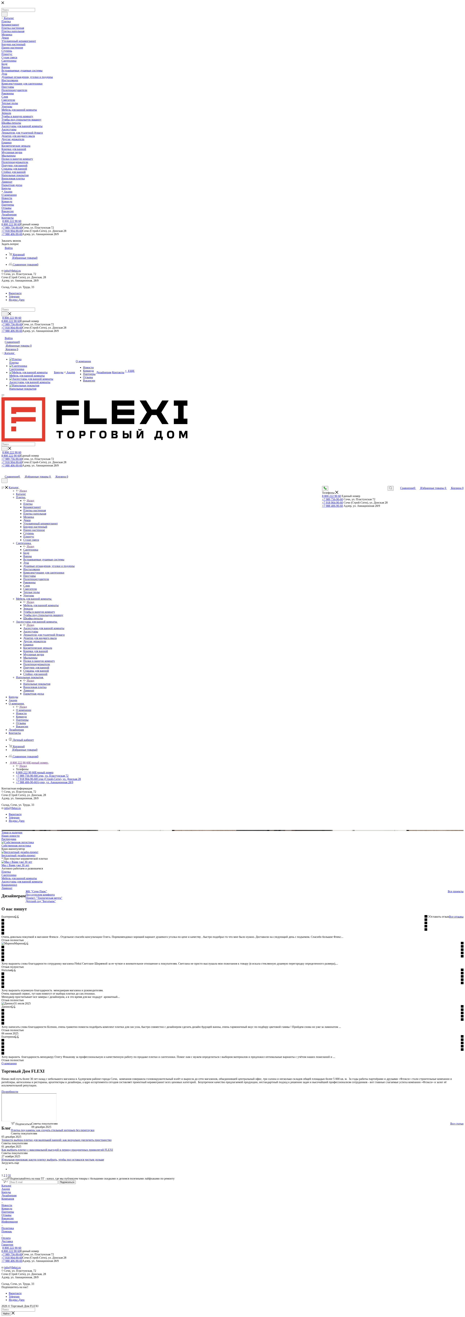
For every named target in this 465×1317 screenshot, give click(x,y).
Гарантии (7, 1244)
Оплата (6, 1238)
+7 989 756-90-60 (11, 227)
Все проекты (456, 891)
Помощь (6, 1231)
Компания (7, 1198)
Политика (7, 1228)
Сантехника (30, 549)
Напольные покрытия (36, 683)
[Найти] (4, 14)
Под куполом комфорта (40, 894)
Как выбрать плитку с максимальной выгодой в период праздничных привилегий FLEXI (57, 1149)
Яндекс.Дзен (17, 299)
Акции (5, 1188)
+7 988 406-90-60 (11, 234)
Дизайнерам (9, 1195)
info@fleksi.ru (12, 270)
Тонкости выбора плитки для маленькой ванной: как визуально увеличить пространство (56, 1140)
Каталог (21, 494)
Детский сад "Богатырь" (41, 901)
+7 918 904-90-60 (11, 230)
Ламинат (6, 888)
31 (9, 1175)
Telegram (14, 296)
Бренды (6, 1192)
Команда (6, 1208)
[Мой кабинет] (3, 472)
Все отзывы (456, 916)
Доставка (7, 1241)
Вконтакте (15, 293)
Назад (23, 490)
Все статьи (457, 1123)
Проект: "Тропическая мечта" (44, 897)
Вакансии (7, 1218)
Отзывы (6, 1215)
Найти (6, 1313)
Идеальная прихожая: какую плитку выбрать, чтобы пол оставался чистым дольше (52, 1159)
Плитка (28, 503)
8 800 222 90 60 (11, 221)
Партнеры (7, 1211)
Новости (6, 1205)
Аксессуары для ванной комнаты (43, 628)
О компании (23, 710)
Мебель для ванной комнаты (41, 605)
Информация (9, 1221)
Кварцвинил (9, 884)
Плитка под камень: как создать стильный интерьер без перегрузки (52, 1130)
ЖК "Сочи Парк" (36, 891)
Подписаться (67, 1182)
